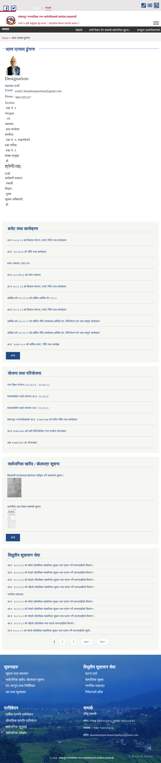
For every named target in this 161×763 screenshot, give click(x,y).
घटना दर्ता (91, 673)
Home (5, 37)
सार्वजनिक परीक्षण (16, 733)
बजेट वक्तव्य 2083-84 (18, 263)
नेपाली (48, 7)
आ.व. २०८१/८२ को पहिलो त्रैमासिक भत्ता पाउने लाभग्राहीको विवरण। (41, 623)
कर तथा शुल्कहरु (16, 692)
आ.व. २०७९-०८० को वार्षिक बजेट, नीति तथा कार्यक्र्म (33, 344)
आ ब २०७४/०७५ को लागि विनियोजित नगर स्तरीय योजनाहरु (36, 431)
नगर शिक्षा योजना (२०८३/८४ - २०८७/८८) (28, 384)
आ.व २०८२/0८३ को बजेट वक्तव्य (24, 274)
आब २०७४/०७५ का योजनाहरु (22, 442)
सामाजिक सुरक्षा (94, 680)
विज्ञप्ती (72, 30)
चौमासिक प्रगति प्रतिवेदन (21, 721)
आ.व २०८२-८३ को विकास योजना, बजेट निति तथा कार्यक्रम (36, 286)
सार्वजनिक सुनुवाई (16, 727)
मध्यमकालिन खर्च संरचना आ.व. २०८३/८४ (27, 396)
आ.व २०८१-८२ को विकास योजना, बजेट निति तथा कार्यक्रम (36, 309)
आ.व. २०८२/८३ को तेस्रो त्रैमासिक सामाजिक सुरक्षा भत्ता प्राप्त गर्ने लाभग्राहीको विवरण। (50, 572)
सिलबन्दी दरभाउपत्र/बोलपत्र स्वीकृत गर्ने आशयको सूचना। (35, 475)
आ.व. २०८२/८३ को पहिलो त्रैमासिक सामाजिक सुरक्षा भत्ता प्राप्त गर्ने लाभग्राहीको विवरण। (51, 587)
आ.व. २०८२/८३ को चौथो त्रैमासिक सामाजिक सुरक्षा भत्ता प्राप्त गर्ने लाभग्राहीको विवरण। (50, 565)
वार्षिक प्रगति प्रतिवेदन (19, 714)
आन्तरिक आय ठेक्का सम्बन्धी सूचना (24, 506)
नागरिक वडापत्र (15, 594)
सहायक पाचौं (12, 86)
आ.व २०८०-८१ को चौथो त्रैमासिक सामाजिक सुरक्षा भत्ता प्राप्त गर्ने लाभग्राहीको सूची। (49, 630)
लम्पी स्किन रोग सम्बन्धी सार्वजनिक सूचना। (103, 30)
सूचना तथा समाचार (17, 673)
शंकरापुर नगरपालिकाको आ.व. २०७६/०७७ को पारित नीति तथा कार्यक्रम (42, 419)
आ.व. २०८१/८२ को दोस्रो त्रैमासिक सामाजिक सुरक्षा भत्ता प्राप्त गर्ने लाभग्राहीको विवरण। (51, 616)
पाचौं (7, 173)
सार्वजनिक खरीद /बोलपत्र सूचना (25, 680)
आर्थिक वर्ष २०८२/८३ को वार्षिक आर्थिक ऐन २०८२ (32, 298)
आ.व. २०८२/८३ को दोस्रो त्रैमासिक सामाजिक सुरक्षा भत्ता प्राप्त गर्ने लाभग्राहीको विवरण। (51, 579)
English (37, 7)
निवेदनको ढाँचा (94, 692)
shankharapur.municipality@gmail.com (114, 735)
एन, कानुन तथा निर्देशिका (20, 686)
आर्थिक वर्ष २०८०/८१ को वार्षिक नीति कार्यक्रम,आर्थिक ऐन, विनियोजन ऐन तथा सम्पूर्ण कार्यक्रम (53, 321)
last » (103, 641)
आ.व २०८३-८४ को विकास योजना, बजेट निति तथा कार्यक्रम (36, 240)
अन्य (13, 355)
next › (87, 641)
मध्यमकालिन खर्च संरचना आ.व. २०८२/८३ (27, 408)
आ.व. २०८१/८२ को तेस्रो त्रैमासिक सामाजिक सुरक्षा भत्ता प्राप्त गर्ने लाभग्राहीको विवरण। (50, 608)
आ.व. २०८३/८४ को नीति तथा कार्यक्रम (26, 251)
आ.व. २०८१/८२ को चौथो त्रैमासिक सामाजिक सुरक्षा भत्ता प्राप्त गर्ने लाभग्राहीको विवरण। (50, 601)
